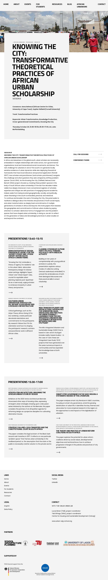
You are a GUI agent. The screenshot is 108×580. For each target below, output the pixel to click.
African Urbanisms (82, 5)
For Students (40, 5)
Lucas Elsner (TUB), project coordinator (66, 511)
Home (6, 4)
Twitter (54, 479)
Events (27, 4)
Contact (101, 4)
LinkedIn (55, 482)
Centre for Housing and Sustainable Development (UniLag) (73, 516)
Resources (57, 4)
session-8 (37, 42)
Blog (69, 4)
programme (29, 42)
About (16, 4)
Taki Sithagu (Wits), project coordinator (66, 513)
